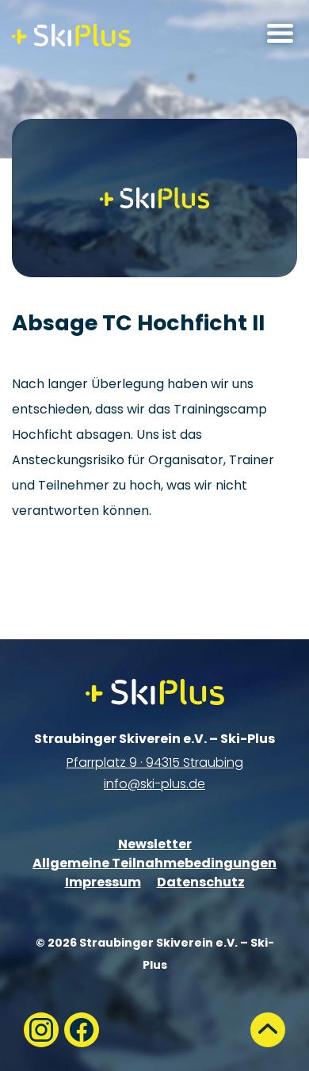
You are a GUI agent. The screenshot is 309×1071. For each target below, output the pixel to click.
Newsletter (155, 844)
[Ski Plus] (71, 35)
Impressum (103, 882)
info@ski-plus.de (154, 784)
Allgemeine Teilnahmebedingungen (154, 863)
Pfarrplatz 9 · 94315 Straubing (155, 762)
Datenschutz (201, 882)
